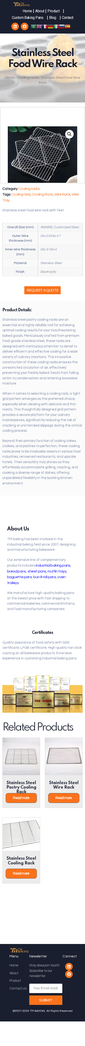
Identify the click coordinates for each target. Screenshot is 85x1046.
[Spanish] (67, 26)
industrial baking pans (53, 565)
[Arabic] (33, 26)
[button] (42, 290)
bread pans (16, 571)
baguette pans (19, 577)
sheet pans (36, 571)
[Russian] (62, 26)
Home (27, 11)
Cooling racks (27, 77)
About (39, 11)
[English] (39, 26)
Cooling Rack (42, 194)
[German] (50, 26)
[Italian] (56, 26)
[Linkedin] (15, 26)
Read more (21, 798)
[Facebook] (24, 26)
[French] (45, 26)
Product (53, 11)
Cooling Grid (20, 194)
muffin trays (56, 571)
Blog (52, 17)
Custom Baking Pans (27, 17)
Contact (67, 17)
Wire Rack (62, 194)
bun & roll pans (44, 577)
